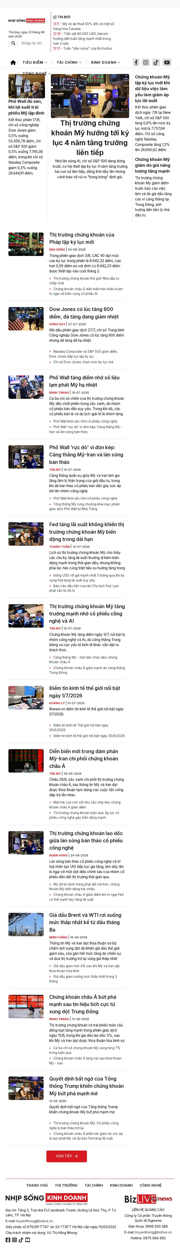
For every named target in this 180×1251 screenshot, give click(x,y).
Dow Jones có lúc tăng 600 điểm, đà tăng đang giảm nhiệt (84, 312)
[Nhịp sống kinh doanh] (47, 1199)
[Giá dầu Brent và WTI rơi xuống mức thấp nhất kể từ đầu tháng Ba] (26, 924)
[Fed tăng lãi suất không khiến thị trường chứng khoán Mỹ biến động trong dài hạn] (26, 534)
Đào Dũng (57, 249)
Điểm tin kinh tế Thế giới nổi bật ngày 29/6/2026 (79, 727)
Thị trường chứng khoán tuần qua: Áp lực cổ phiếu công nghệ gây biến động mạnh (84, 815)
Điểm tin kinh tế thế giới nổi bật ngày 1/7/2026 (84, 691)
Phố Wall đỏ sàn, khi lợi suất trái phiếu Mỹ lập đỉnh (26, 107)
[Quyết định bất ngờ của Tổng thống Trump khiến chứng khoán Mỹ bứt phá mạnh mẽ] (26, 1088)
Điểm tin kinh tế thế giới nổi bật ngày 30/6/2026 (88, 736)
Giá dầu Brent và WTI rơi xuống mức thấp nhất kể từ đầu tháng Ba (85, 922)
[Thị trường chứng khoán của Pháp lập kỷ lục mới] (26, 244)
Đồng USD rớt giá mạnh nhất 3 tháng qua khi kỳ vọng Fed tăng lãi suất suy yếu (86, 578)
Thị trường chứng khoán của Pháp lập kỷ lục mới (81, 238)
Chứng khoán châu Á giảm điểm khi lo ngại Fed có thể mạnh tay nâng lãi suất (86, 897)
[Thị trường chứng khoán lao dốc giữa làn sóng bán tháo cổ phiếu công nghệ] (26, 843)
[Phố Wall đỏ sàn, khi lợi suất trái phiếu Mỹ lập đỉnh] (26, 86)
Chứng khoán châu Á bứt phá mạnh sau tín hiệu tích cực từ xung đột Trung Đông (82, 1004)
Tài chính (68, 62)
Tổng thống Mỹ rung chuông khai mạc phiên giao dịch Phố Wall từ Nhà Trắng (84, 506)
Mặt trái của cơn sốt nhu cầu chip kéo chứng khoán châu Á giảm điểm (84, 804)
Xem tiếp (64, 1156)
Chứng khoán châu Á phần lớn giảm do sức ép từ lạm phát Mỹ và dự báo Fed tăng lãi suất (86, 1136)
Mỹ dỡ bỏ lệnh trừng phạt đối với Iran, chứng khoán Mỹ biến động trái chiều (84, 886)
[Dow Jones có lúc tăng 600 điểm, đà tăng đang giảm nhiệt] (26, 318)
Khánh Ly (57, 703)
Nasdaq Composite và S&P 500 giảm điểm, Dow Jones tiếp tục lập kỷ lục (83, 354)
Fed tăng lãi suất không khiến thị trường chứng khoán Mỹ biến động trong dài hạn (86, 532)
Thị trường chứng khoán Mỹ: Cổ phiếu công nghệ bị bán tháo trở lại (84, 1125)
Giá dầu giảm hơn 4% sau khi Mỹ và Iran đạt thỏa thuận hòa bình (84, 968)
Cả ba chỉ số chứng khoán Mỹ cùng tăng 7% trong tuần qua (84, 1050)
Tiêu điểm (33, 62)
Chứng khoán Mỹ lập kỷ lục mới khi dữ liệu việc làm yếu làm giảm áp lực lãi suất (152, 88)
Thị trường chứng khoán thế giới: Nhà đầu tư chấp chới (84, 281)
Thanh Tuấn (60, 546)
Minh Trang (59, 392)
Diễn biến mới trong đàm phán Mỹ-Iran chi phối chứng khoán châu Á (83, 758)
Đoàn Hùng (58, 855)
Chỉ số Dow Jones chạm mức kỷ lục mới (82, 362)
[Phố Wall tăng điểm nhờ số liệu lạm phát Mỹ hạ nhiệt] (26, 387)
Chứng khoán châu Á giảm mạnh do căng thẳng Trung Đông (87, 670)
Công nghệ (35, 73)
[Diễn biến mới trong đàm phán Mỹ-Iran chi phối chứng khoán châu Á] (26, 761)
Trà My (55, 469)
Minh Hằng (58, 937)
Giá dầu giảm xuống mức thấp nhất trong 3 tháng (83, 979)
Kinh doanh (104, 62)
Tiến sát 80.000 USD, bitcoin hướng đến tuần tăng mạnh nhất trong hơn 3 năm (82, 38)
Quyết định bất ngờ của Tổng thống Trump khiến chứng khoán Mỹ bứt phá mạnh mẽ (86, 1086)
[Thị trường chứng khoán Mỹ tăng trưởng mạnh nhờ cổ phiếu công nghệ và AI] (26, 616)
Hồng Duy (57, 324)
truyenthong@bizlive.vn (34, 1221)
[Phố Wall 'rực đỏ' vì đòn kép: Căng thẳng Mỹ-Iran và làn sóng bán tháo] (26, 457)
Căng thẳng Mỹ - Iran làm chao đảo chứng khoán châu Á (83, 659)
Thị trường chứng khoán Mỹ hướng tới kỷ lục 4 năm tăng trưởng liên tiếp (90, 138)
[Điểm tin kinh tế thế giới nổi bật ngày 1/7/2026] (26, 697)
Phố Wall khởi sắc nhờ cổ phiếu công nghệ (84, 421)
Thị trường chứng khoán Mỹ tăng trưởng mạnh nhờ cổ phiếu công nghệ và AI (87, 613)
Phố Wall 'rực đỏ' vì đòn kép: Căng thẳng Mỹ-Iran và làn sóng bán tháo (85, 429)
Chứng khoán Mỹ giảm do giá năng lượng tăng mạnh (152, 165)
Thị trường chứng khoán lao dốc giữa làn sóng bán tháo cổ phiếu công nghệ (86, 840)
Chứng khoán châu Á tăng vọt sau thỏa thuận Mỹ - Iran (85, 1060)
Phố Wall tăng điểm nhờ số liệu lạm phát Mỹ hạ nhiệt (84, 381)
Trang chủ (37, 1185)
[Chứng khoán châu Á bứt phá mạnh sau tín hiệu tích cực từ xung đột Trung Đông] (26, 1006)
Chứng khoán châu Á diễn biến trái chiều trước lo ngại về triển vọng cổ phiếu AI (86, 291)
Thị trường (66, 1185)
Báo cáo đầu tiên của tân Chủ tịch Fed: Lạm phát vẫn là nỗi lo (84, 588)
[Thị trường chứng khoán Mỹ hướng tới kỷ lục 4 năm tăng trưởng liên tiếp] (90, 96)
